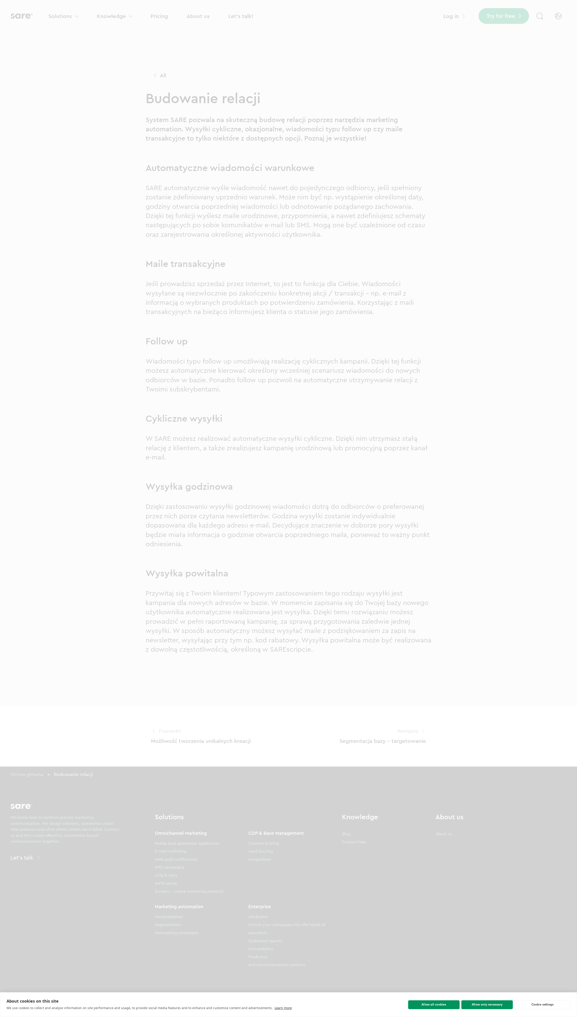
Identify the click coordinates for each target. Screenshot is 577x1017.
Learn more (283, 1008)
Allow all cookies (433, 1004)
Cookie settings (542, 1004)
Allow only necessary (487, 1004)
